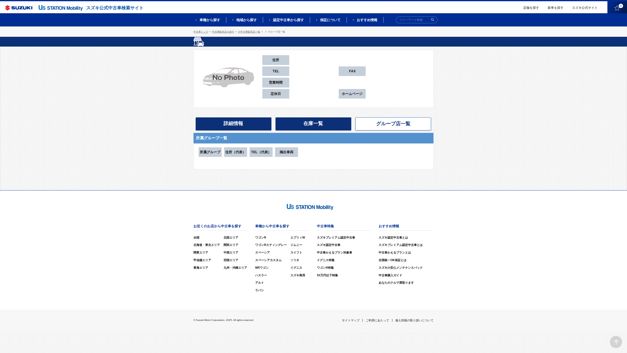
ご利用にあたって (377, 320)
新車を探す (556, 8)
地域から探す (246, 20)
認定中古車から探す (288, 20)
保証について (330, 20)
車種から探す (210, 20)
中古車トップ (200, 31)
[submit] (432, 19)
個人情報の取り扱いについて (414, 320)
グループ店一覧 (393, 123)
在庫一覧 (313, 123)
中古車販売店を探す (223, 31)
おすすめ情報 (367, 20)
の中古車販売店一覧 (249, 31)
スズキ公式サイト (585, 8)
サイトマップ (351, 320)
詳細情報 (233, 123)
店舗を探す (531, 8)
